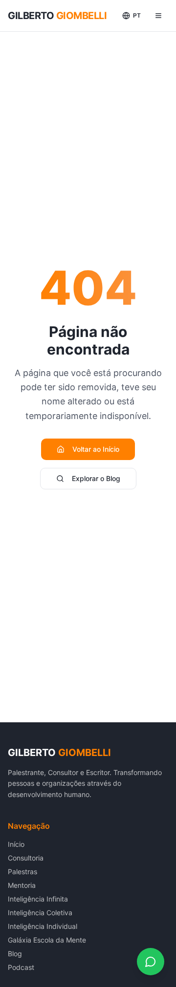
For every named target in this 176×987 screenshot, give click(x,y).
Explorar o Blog (96, 478)
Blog (15, 953)
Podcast (21, 967)
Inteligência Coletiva (40, 912)
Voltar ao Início (95, 449)
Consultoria (26, 858)
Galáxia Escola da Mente (47, 940)
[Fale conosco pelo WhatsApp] (150, 961)
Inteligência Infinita (38, 899)
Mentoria (22, 885)
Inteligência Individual (42, 926)
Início (16, 844)
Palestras (22, 871)
